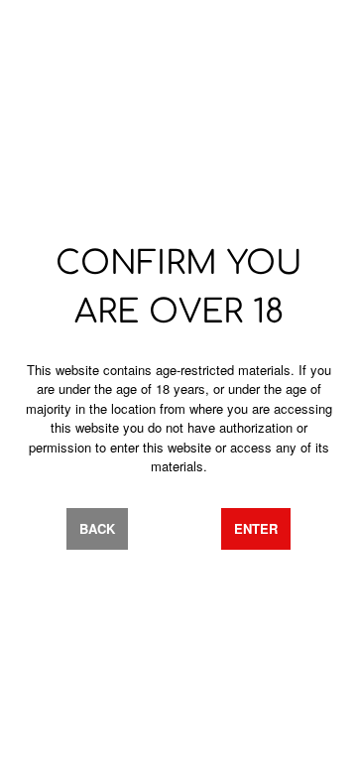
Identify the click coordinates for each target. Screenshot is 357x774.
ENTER (256, 528)
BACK (97, 528)
